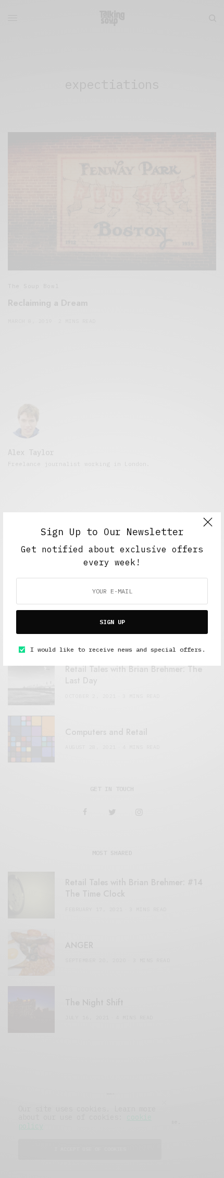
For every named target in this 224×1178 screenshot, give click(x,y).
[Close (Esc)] (207, 526)
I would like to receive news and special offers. (117, 649)
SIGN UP (112, 622)
